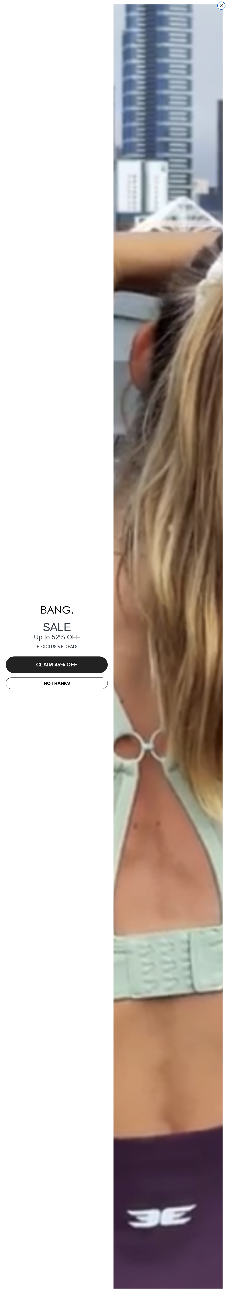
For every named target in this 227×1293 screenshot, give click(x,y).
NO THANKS (57, 683)
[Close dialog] (221, 6)
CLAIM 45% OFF (56, 665)
